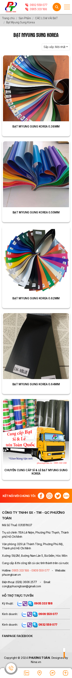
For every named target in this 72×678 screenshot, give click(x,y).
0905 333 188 (38, 9)
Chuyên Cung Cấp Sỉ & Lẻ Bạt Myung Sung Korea (35, 471)
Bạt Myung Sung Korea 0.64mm (36, 384)
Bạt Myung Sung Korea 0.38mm (36, 126)
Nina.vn (36, 662)
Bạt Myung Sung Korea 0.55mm (36, 212)
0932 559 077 (38, 5)
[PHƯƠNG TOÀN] (11, 7)
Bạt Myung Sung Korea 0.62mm (36, 298)
